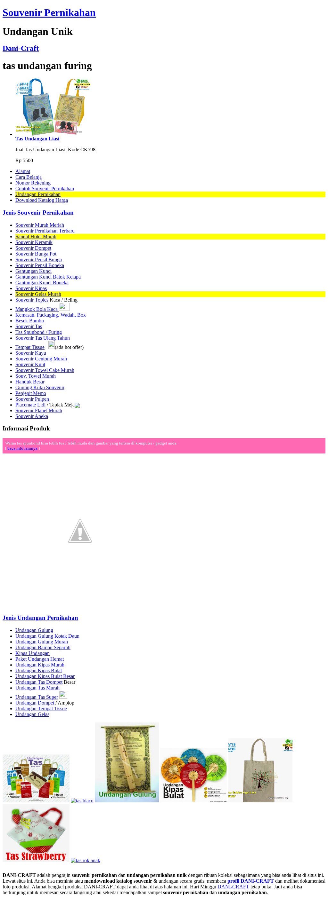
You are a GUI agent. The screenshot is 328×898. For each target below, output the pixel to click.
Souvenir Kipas (31, 288)
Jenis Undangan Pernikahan (40, 617)
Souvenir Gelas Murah (38, 294)
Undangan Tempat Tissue (41, 708)
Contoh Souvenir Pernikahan (44, 188)
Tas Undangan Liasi (37, 138)
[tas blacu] (82, 800)
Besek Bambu (29, 320)
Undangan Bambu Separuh (42, 647)
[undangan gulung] (127, 800)
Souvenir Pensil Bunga (38, 259)
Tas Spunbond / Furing (38, 332)
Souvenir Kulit (30, 364)
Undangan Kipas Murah (39, 664)
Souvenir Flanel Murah (38, 410)
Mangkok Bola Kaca (37, 309)
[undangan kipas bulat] (193, 800)
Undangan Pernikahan (38, 194)
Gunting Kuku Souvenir (39, 387)
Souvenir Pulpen (32, 399)
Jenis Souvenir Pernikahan (38, 212)
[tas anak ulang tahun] (85, 860)
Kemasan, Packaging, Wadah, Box (50, 315)
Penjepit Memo (30, 393)
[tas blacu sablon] (260, 800)
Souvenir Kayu (30, 353)
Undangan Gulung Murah (41, 641)
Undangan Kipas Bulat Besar (45, 676)
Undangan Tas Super (36, 697)
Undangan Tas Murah (37, 687)
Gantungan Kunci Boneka (42, 282)
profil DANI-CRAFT (250, 881)
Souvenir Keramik (34, 242)
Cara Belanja (28, 177)
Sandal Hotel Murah (35, 236)
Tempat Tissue (30, 347)
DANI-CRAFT (233, 886)
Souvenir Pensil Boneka (39, 265)
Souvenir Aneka (31, 416)
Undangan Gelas (32, 714)
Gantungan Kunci (33, 271)
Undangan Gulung (34, 630)
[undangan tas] (36, 800)
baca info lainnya (22, 448)
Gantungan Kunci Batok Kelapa (48, 277)
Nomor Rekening (33, 182)
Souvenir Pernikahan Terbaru (45, 230)
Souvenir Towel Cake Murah (44, 370)
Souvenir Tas (28, 326)
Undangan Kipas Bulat (38, 670)
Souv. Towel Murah (35, 376)
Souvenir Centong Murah (41, 358)
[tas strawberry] (36, 860)
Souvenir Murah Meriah (39, 225)
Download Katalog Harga (41, 200)
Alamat (22, 171)
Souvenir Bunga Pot (35, 253)
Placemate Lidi (30, 404)
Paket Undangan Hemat (39, 659)
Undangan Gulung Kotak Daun (47, 636)
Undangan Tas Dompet (38, 682)
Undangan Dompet (34, 702)
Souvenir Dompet (33, 248)
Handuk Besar (30, 381)
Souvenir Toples (31, 300)
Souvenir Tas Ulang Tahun (42, 338)
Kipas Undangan (32, 653)
